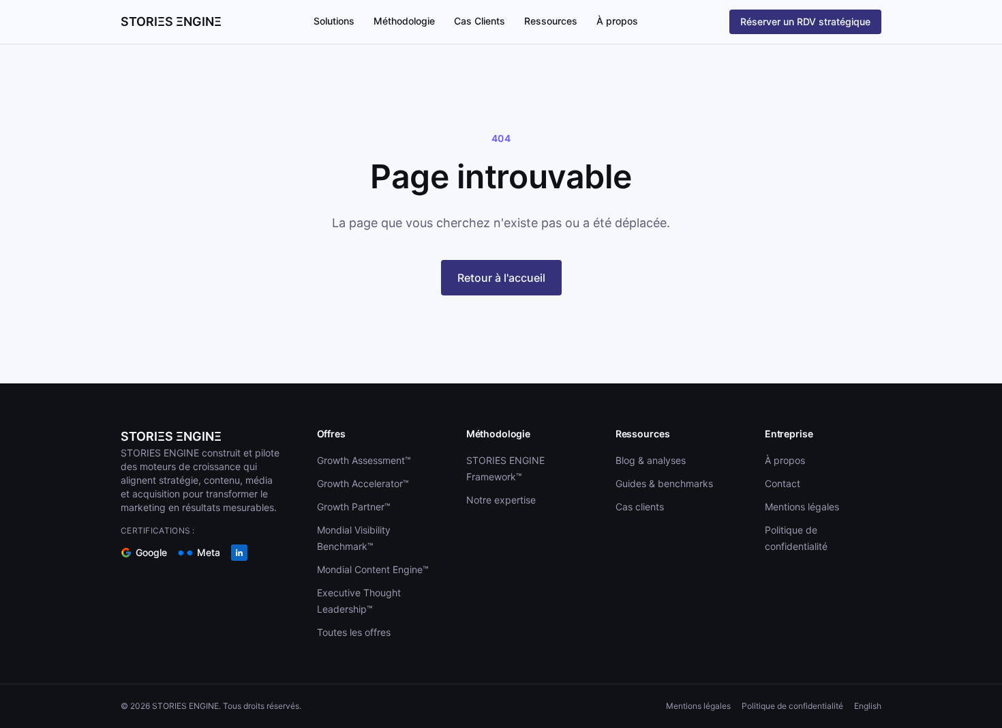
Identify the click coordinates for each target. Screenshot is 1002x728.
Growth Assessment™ (364, 460)
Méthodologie (404, 21)
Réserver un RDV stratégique (805, 21)
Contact (782, 483)
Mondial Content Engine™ (373, 569)
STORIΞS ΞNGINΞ (171, 436)
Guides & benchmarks (664, 483)
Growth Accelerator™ (363, 483)
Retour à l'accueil (501, 278)
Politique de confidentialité (792, 706)
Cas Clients (479, 21)
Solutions (334, 21)
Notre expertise (501, 500)
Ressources (550, 21)
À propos (617, 21)
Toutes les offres (354, 632)
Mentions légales (802, 506)
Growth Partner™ (354, 506)
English (867, 706)
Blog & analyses (651, 460)
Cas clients (640, 506)
